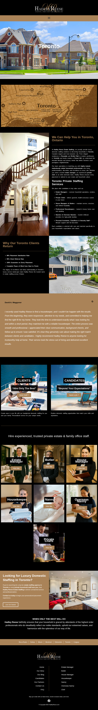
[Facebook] (49, 700)
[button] (49, 17)
